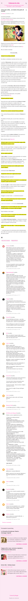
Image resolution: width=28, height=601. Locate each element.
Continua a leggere (21, 544)
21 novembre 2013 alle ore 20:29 (13, 268)
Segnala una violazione (14, 598)
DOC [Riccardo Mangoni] (11, 413)
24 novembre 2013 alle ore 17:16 (13, 372)
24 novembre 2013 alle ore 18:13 (13, 391)
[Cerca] (26, 4)
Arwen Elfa (8, 317)
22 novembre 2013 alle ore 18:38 (13, 313)
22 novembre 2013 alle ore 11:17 (13, 295)
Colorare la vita (14, 3)
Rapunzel (12, 139)
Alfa (7, 333)
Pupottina (8, 489)
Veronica (8, 245)
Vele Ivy (8, 343)
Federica (8, 514)
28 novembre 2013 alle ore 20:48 (13, 465)
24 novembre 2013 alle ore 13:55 (13, 329)
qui (22, 46)
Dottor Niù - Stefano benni (8, 565)
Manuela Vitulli (9, 405)
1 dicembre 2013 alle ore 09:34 (12, 477)
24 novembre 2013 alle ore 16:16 (13, 339)
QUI (10, 95)
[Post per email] (2, 238)
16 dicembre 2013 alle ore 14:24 (13, 519)
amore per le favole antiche (7, 19)
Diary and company (6, 240)
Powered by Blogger (14, 595)
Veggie (7, 299)
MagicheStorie (14, 240)
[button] (26, 10)
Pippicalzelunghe (9, 272)
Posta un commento (6, 522)
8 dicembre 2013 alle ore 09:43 (12, 500)
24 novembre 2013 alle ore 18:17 (13, 401)
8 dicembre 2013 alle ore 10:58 (12, 510)
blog (12, 45)
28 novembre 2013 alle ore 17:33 (13, 409)
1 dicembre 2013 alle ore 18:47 (12, 485)
